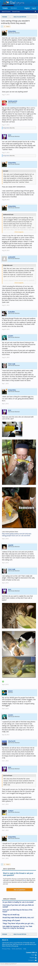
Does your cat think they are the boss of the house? (17, 911)
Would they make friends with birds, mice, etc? (18, 917)
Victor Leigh (11, 364)
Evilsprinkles (12, 31)
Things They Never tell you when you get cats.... (19, 923)
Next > (8, 26)
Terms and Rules (17, 949)
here (24, 880)
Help (24, 949)
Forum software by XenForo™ (9, 963)
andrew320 (11, 257)
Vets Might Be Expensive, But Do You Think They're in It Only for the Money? (17, 927)
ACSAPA (10, 336)
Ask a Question (19, 889)
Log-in (33, 955)
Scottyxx (10, 811)
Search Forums (6, 11)
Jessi (9, 135)
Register (27, 8)
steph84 (10, 545)
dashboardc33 (12, 101)
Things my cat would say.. (11, 914)
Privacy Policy (6, 949)
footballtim (11, 312)
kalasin (10, 691)
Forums (5, 8)
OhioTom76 (11, 741)
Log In (34, 8)
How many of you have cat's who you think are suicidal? (18, 906)
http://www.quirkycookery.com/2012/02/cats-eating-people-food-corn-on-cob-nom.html (17, 535)
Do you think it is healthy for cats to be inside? (18, 902)
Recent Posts (16, 11)
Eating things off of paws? (11, 920)
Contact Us (31, 960)
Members (14, 8)
